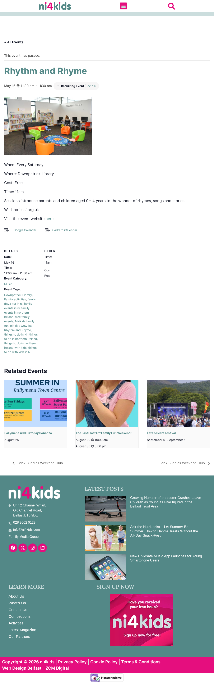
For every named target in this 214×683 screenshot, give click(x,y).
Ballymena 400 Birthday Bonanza (28, 433)
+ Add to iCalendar (64, 230)
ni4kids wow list (21, 325)
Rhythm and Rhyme (17, 330)
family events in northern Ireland (16, 312)
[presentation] (35, 403)
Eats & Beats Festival (161, 433)
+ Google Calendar (23, 230)
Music (8, 284)
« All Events (13, 42)
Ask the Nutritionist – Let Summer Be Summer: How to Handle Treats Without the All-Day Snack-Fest (164, 531)
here (49, 219)
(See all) (90, 86)
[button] (123, 6)
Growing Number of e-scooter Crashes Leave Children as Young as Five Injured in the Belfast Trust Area (165, 502)
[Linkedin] (42, 547)
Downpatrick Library (18, 295)
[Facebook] (13, 547)
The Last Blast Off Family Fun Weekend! (104, 433)
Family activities (15, 299)
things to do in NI (16, 334)
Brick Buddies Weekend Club (40, 463)
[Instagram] (32, 547)
